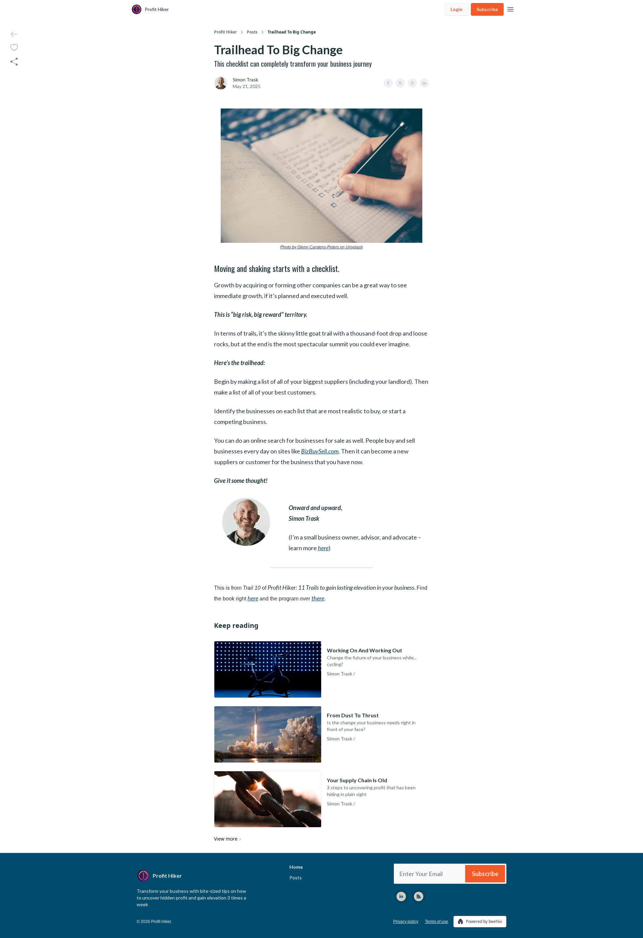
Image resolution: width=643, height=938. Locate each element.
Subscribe (487, 9)
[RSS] (418, 896)
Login (456, 9)
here (323, 548)
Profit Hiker (225, 32)
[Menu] (510, 8)
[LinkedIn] (401, 896)
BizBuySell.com (320, 451)
